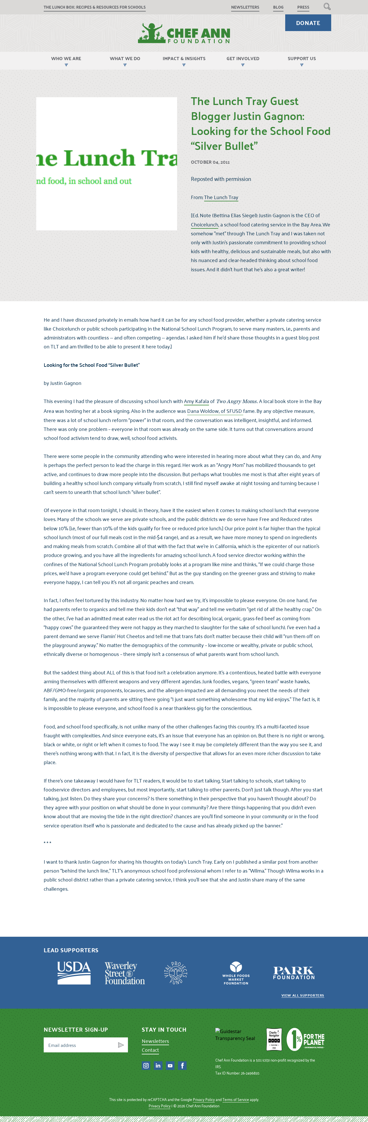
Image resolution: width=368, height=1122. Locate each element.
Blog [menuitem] (278, 7)
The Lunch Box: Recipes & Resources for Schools (95, 7)
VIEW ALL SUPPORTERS (302, 995)
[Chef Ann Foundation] (238, 1039)
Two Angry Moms (236, 401)
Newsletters (155, 1040)
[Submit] (121, 1044)
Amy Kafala (196, 400)
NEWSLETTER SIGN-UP (76, 1029)
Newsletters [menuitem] (245, 7)
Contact (150, 1049)
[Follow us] (146, 1065)
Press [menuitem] (303, 7)
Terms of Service (236, 1099)
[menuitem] (327, 6)
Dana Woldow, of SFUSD (215, 410)
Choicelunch (204, 224)
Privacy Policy (204, 1099)
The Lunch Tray (221, 196)
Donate (308, 23)
